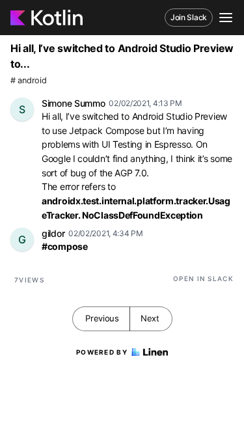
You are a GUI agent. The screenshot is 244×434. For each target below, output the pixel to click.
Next (150, 318)
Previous (102, 318)
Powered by (102, 352)
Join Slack (188, 17)
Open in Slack (203, 278)
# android (28, 80)
